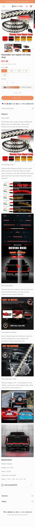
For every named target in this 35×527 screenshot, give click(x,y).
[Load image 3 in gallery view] (26, 48)
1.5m (19, 71)
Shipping (3, 64)
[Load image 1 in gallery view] (8, 48)
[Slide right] (33, 48)
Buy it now (17, 98)
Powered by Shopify (23, 514)
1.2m (11, 71)
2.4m (4, 75)
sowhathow (14, 514)
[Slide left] (2, 48)
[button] (4, 6)
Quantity (3, 79)
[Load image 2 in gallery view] (17, 48)
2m (26, 71)
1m (4, 71)
